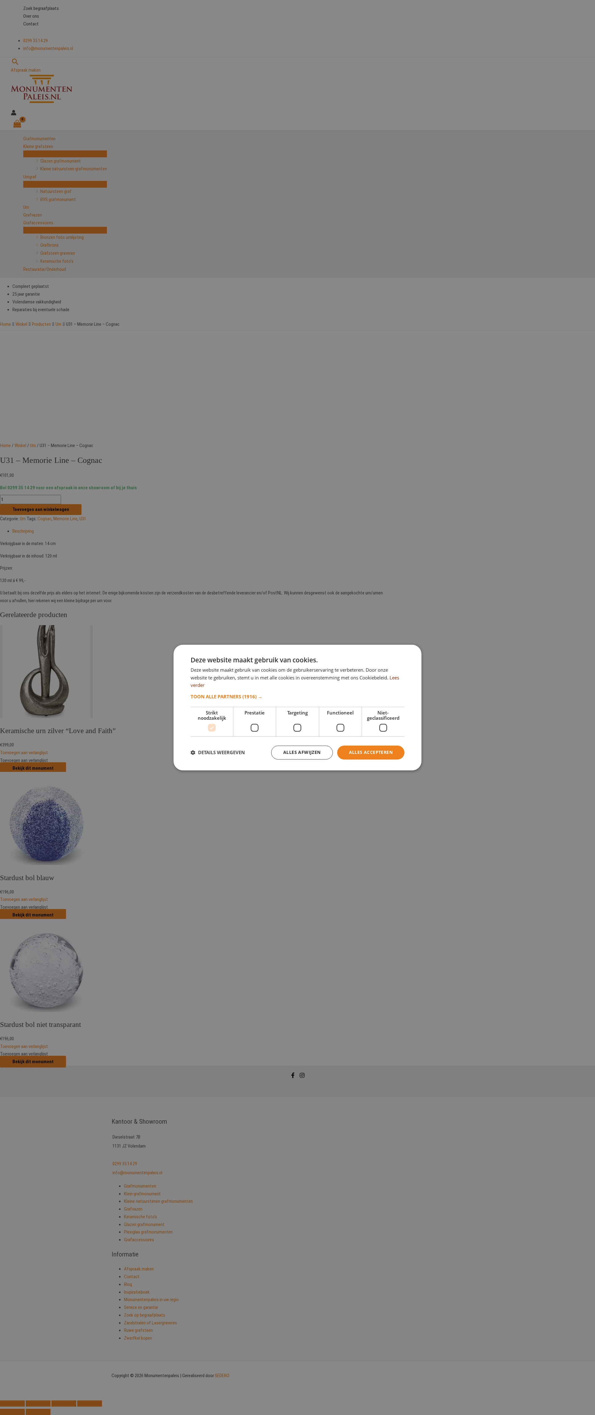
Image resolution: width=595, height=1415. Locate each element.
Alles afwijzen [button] (302, 752)
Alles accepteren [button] (371, 752)
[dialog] (297, 707)
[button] (297, 696)
